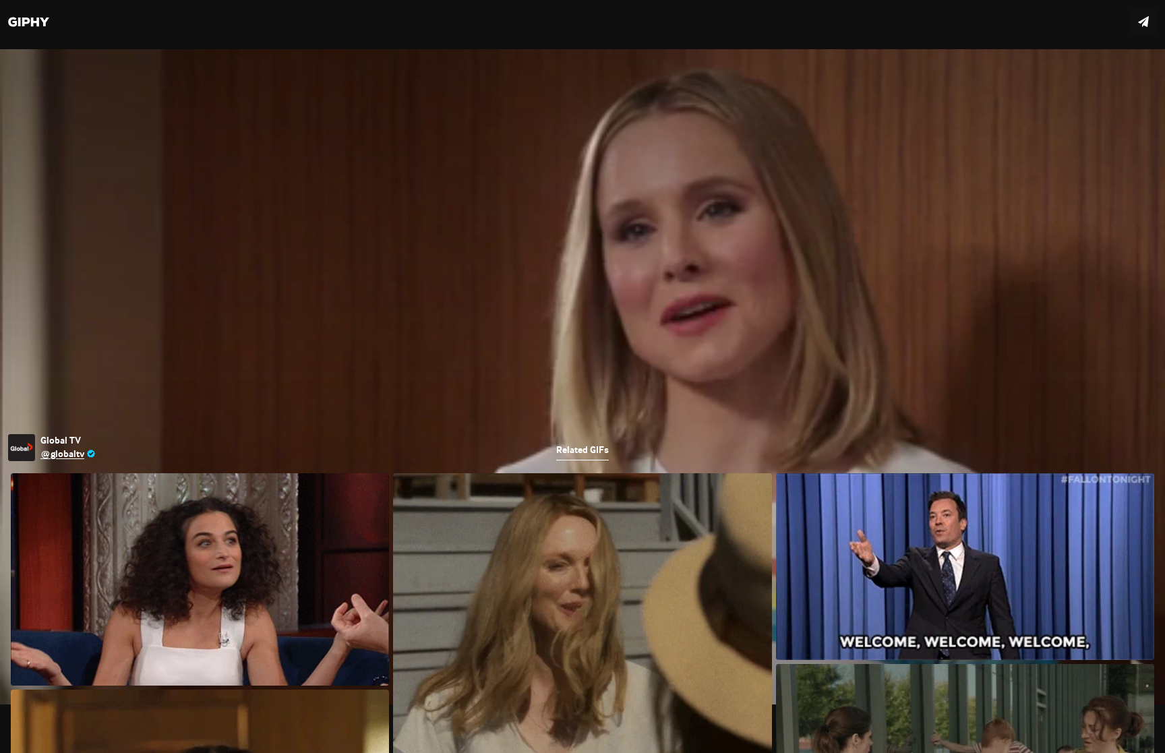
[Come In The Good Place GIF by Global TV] (582, 376)
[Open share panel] (1143, 21)
